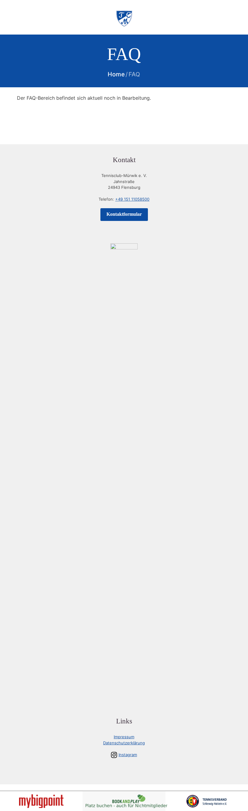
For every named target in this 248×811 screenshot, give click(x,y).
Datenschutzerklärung (124, 742)
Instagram (128, 754)
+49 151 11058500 (132, 199)
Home (116, 75)
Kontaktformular (124, 214)
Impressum (124, 736)
